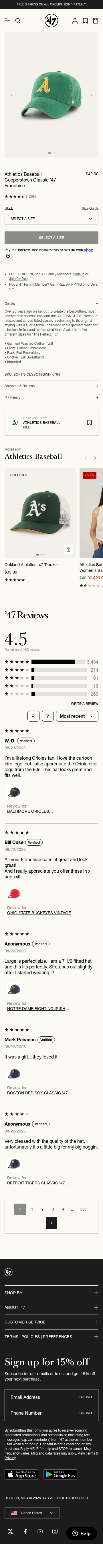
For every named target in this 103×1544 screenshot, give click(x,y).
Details (10, 304)
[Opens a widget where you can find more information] (81, 1534)
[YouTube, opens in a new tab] (40, 1531)
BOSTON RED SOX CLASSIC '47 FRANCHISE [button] (37, 1092)
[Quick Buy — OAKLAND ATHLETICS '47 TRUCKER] (68, 549)
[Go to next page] (51, 1223)
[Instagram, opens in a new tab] (55, 1531)
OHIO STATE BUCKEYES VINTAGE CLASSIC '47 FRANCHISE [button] (39, 912)
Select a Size (51, 237)
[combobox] (51, 219)
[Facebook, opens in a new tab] (25, 1531)
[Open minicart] (95, 21)
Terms (90, 1453)
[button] (15, 196)
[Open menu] (7, 21)
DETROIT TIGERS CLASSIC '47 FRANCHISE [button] (36, 1183)
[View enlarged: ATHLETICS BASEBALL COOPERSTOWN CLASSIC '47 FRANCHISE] (51, 94)
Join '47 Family (75, 4)
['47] (51, 21)
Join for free (18, 278)
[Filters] (48, 716)
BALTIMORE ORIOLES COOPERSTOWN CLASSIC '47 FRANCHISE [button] (35, 811)
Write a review (84, 703)
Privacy (10, 1458)
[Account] (75, 21)
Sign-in (78, 274)
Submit (86, 1397)
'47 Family (12, 397)
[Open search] (18, 21)
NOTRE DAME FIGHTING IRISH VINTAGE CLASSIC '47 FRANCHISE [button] (40, 1008)
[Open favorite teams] (85, 21)
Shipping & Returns (20, 386)
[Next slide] (91, 95)
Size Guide (90, 208)
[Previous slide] (11, 95)
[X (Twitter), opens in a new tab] (10, 1531)
